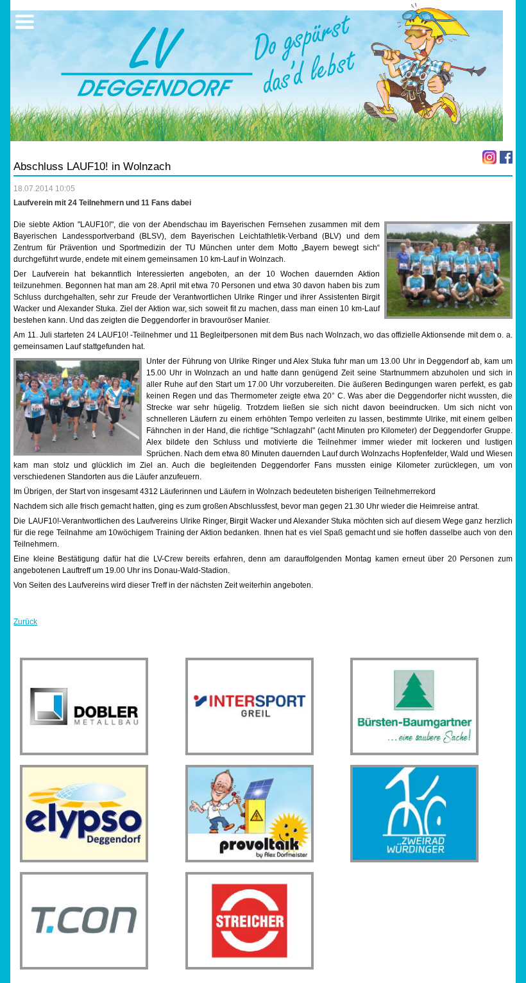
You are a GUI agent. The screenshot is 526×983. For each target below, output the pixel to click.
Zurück (25, 621)
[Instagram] (489, 157)
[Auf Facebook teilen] (506, 157)
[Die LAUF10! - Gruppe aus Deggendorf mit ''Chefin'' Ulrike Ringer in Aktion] (77, 407)
